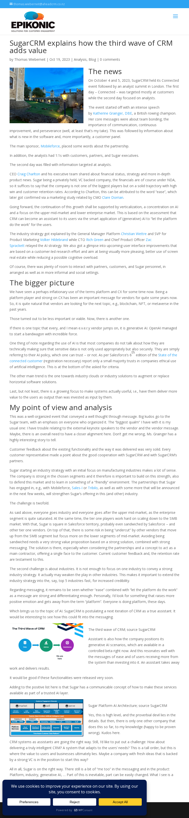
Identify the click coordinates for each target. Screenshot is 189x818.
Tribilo (93, 487)
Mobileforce (50, 146)
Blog (92, 59)
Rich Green (94, 239)
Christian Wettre (134, 233)
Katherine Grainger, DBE (112, 113)
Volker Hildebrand (54, 239)
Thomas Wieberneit (30, 59)
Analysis (80, 59)
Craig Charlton (28, 174)
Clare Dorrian (112, 197)
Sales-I (77, 487)
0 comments (110, 59)
